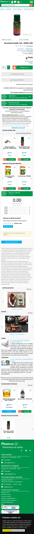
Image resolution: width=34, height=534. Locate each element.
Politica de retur (5, 492)
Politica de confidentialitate (8, 498)
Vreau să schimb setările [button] (18, 530)
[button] (19, 1)
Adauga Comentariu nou (11, 242)
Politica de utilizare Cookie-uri (9, 500)
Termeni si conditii (6, 496)
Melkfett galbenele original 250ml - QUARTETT (9, 399)
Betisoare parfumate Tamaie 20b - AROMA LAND (9, 147)
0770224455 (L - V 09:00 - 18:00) (12, 484)
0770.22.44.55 (29, 92)
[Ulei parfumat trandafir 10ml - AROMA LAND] (17, 25)
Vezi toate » (29, 289)
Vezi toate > (30, 385)
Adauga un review (8, 226)
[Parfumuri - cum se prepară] (17, 324)
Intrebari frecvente (6, 494)
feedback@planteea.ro (9, 474)
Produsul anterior (7, 39)
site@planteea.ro (8, 487)
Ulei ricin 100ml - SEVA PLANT (25, 399)
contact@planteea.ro (9, 462)
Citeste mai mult (18, 128)
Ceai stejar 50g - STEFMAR (24, 176)
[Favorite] (12, 1)
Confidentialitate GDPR (7, 502)
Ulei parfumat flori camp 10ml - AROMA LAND (24, 147)
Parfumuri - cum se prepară (17, 334)
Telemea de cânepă (17, 309)
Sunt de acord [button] (6, 530)
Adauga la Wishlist (18, 80)
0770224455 (6, 460)
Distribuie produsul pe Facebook (24, 84)
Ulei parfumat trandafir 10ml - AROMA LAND (8, 431)
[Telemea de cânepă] (17, 300)
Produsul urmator (23, 39)
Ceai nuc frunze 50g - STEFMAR (10, 176)
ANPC (2, 504)
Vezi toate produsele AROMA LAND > (24, 133)
